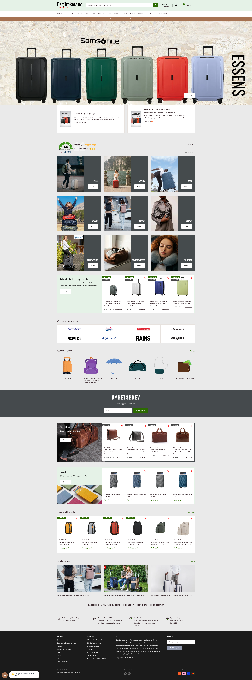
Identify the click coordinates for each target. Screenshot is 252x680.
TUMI (149, 14)
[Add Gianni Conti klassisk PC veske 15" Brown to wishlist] (168, 426)
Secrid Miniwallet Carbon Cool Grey (112, 496)
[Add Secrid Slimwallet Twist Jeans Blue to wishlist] (191, 471)
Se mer (126, 64)
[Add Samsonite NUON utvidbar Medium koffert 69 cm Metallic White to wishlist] (145, 278)
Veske (80, 14)
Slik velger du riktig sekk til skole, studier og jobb (73, 595)
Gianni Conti (108, 447)
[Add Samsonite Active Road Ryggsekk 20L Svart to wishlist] (146, 518)
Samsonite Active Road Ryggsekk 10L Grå (89, 543)
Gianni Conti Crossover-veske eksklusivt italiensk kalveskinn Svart (136, 452)
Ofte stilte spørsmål (63, 661)
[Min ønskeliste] (176, 5)
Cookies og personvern (64, 649)
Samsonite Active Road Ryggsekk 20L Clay (112, 543)
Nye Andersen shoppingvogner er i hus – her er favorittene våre (124, 595)
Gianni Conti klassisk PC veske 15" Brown (157, 451)
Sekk (66, 14)
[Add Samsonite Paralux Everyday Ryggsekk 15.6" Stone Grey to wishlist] (192, 518)
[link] (126, 147)
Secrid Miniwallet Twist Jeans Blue (136, 496)
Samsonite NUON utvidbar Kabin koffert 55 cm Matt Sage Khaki (112, 304)
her (82, 125)
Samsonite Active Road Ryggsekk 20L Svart (135, 543)
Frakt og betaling (92, 655)
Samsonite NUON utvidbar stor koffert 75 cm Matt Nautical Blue (158, 304)
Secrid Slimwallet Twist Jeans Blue (182, 496)
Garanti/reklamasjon (93, 646)
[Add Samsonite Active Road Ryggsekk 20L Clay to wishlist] (123, 518)
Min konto (165, 6)
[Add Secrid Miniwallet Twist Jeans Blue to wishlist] (145, 471)
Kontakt (59, 646)
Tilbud (125, 14)
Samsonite (107, 299)
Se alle (192, 351)
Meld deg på (174, 648)
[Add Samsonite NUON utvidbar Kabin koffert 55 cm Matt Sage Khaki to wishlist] (122, 278)
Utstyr (100, 14)
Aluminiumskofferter (161, 14)
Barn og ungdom (113, 14)
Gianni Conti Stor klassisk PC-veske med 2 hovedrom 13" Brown (182, 452)
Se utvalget (191, 512)
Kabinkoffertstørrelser (94, 643)
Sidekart (60, 655)
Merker (132, 14)
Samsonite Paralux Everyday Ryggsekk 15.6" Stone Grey (183, 543)
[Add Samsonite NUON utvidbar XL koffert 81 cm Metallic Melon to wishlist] (191, 278)
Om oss (59, 658)
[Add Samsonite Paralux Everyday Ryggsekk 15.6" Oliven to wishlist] (169, 518)
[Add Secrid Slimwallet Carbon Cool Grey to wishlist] (168, 471)
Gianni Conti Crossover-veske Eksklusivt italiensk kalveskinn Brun (113, 452)
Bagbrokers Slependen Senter (67, 643)
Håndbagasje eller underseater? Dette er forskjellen (126, 19)
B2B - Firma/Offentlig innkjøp (96, 658)
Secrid (106, 492)
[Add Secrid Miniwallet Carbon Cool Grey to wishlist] (122, 471)
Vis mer (65, 292)
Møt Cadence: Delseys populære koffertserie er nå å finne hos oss (172, 595)
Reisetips (141, 14)
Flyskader (90, 649)
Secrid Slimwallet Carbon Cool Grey (158, 496)
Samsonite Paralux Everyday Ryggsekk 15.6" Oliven (160, 543)
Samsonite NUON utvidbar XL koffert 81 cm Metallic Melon (182, 303)
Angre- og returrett (93, 652)
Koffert (59, 14)
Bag (73, 14)
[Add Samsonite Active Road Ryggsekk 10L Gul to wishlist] (77, 518)
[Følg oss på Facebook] (125, 673)
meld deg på (140, 410)
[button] (5, 675)
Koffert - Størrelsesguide (95, 640)
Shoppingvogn (90, 14)
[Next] (194, 294)
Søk (58, 640)
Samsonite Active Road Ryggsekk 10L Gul (66, 543)
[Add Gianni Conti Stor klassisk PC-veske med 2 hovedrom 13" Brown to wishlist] (191, 426)
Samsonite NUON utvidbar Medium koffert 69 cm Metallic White (135, 304)
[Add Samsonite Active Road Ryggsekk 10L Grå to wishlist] (100, 518)
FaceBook (60, 652)
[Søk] (155, 5)
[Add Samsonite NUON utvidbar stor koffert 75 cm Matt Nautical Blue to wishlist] (168, 278)
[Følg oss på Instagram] (129, 673)
